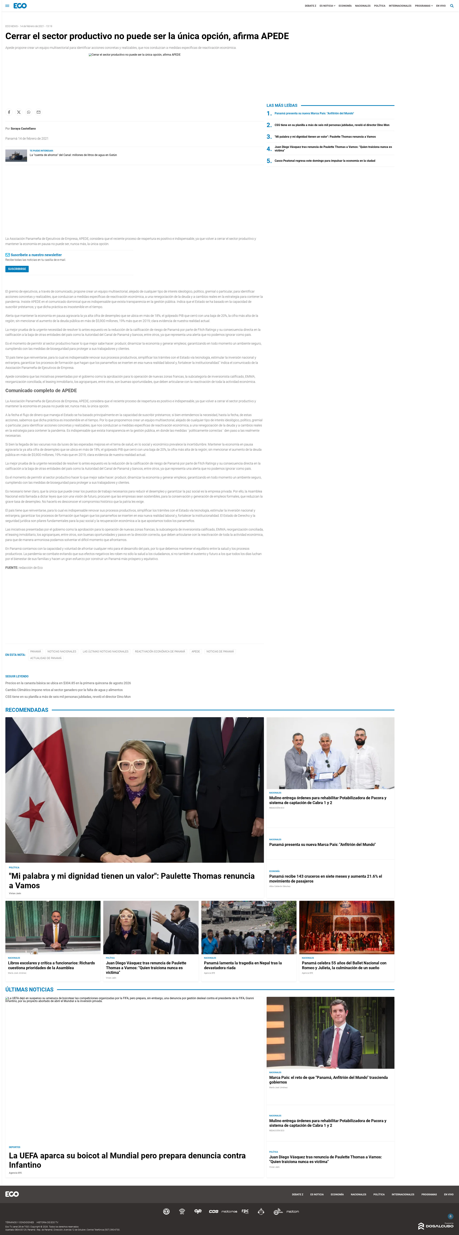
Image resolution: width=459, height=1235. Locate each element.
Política (379, 5)
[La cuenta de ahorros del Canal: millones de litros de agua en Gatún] (16, 160)
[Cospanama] (214, 1214)
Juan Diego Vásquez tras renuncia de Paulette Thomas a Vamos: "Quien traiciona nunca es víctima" (146, 968)
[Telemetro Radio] (277, 1214)
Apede (196, 651)
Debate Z (310, 5)
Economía (345, 5)
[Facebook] (9, 112)
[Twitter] (19, 112)
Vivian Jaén (15, 893)
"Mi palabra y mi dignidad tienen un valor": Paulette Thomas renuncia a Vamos (325, 136)
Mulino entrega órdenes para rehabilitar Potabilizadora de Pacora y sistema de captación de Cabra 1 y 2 (327, 800)
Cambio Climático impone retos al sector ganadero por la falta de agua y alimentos (64, 690)
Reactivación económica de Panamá (160, 651)
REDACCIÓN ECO (276, 808)
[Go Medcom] (229, 1214)
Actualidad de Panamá (45, 658)
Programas (422, 5)
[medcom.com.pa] (293, 1214)
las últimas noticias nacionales (105, 651)
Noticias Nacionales (62, 651)
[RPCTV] (182, 1214)
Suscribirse (17, 269)
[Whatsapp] (28, 112)
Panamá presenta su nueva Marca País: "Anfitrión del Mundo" (314, 113)
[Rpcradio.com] (245, 1214)
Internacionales (400, 5)
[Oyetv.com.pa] (198, 1214)
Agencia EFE (209, 973)
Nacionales (363, 5)
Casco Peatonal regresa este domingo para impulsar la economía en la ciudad (325, 160)
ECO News (11, 26)
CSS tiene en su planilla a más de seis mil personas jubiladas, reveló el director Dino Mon (68, 697)
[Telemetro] (166, 1214)
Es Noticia (326, 5)
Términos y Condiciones (19, 1222)
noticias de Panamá (220, 651)
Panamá (35, 651)
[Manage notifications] (450, 1216)
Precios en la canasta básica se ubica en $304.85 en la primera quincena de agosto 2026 (68, 683)
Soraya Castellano (23, 128)
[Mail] (38, 112)
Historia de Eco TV (47, 1222)
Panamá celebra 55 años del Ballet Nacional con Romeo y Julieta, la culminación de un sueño (344, 965)
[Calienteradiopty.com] (261, 1214)
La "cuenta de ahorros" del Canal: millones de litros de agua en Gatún (73, 155)
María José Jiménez (17, 973)
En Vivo (441, 5)
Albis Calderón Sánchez (279, 886)
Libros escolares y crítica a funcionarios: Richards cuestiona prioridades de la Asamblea (51, 965)
